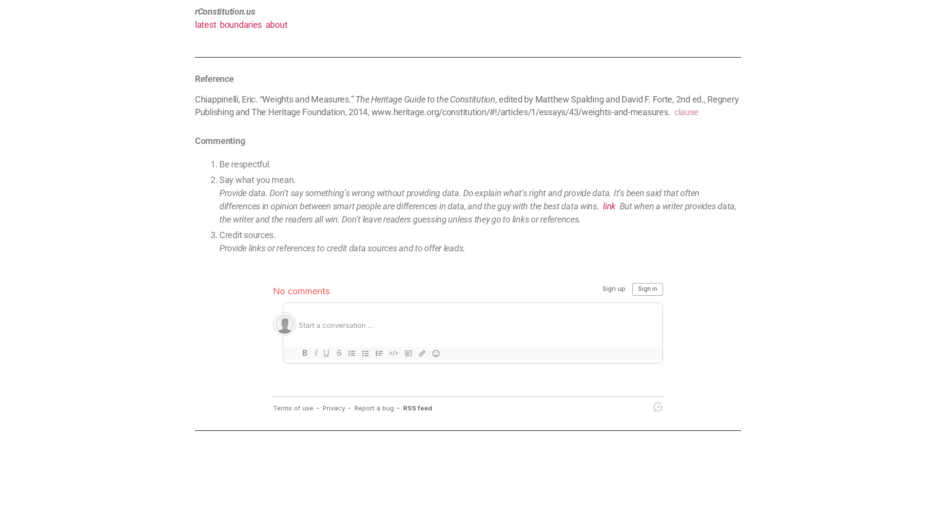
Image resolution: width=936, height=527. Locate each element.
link (609, 206)
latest (205, 25)
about (277, 25)
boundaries (241, 25)
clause (686, 112)
